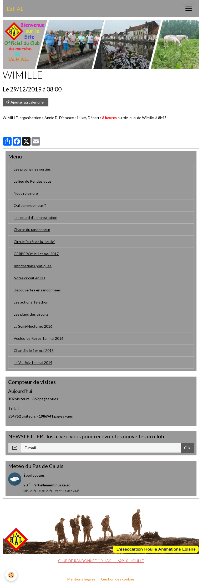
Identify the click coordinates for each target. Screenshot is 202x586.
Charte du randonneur (32, 229)
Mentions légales (81, 579)
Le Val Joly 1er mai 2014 (33, 362)
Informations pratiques (33, 266)
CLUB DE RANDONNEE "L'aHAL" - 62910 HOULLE (101, 560)
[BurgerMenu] (188, 8)
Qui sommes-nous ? (30, 205)
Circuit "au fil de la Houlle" (34, 241)
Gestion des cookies (118, 579)
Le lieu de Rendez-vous (33, 181)
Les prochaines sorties (32, 169)
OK (187, 447)
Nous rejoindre (26, 193)
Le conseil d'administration (35, 217)
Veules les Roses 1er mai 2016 (38, 338)
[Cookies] (11, 575)
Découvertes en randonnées (37, 290)
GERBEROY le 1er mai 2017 (36, 253)
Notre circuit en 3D (29, 278)
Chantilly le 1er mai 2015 (34, 350)
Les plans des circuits (31, 314)
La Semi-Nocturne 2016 (33, 326)
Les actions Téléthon (31, 302)
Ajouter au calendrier (27, 102)
